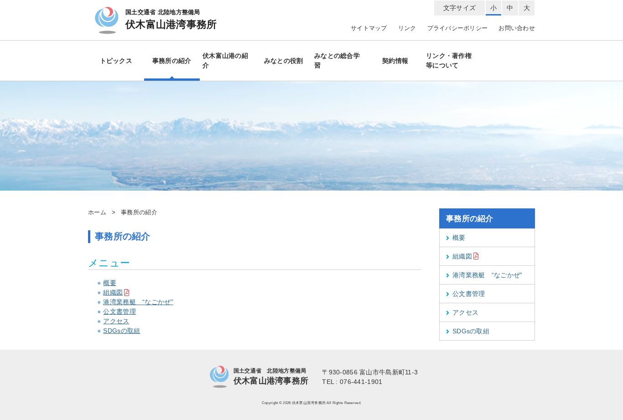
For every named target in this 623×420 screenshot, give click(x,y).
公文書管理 (119, 311)
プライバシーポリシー (457, 28)
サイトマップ (369, 28)
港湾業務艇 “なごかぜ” (138, 302)
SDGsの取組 (121, 330)
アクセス (116, 321)
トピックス (116, 60)
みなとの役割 (283, 60)
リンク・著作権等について (449, 60)
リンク (407, 28)
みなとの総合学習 (337, 60)
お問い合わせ (516, 28)
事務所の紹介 (172, 60)
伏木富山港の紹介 (225, 60)
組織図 (113, 292)
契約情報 (395, 60)
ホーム (97, 212)
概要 (109, 282)
